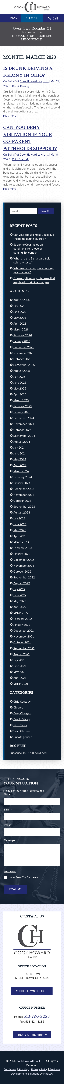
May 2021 (19, 672)
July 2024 (19, 447)
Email (8, 809)
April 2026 (19, 323)
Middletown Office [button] (31, 991)
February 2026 (22, 335)
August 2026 (21, 300)
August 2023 (21, 512)
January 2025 (21, 412)
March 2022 (21, 612)
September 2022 (24, 577)
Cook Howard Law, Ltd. (34, 81)
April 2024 (19, 465)
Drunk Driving (20, 86)
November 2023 (23, 494)
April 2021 (19, 677)
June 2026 (19, 311)
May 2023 (19, 530)
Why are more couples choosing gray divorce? (33, 270)
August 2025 (21, 370)
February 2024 (22, 477)
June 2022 (19, 595)
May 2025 (19, 388)
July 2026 (19, 305)
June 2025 (19, 382)
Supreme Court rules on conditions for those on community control (28, 248)
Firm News (20, 725)
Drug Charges (22, 713)
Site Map (23, 1069)
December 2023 (23, 488)
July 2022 (19, 589)
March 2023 (21, 542)
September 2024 (24, 435)
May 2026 (19, 317)
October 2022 (22, 571)
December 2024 (23, 418)
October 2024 (22, 429)
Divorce (18, 707)
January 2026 (21, 341)
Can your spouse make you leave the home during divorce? (33, 236)
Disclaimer (10, 871)
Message (9, 840)
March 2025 (21, 400)
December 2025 (23, 347)
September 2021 (24, 648)
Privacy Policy (39, 1069)
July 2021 (19, 660)
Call (55, 18)
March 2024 (21, 471)
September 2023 (24, 506)
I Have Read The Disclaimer (24, 877)
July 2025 (19, 376)
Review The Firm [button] (31, 1034)
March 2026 (21, 329)
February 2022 (22, 618)
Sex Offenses (21, 731)
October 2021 (22, 642)
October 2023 (22, 500)
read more (9, 115)
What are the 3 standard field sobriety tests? (31, 260)
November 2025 (23, 353)
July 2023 (19, 518)
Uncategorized (22, 737)
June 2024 (19, 453)
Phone (7, 825)
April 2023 (19, 536)
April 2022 (19, 607)
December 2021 (23, 630)
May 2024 (19, 459)
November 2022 (23, 565)
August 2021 (21, 654)
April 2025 (19, 394)
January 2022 (21, 624)
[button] (10, 18)
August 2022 (21, 583)
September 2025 (24, 364)
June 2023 (19, 524)
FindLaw (48, 1073)
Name (7, 794)
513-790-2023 (37, 1016)
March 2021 (20, 683)
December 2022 (23, 559)
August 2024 (21, 441)
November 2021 (23, 636)
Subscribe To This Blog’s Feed (28, 753)
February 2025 (22, 406)
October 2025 (22, 359)
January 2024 (21, 483)
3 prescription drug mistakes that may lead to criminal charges (34, 280)
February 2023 (22, 548)
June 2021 (19, 666)
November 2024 (23, 424)
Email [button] (33, 17)
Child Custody (20, 159)
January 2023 (21, 553)
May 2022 (19, 601)
